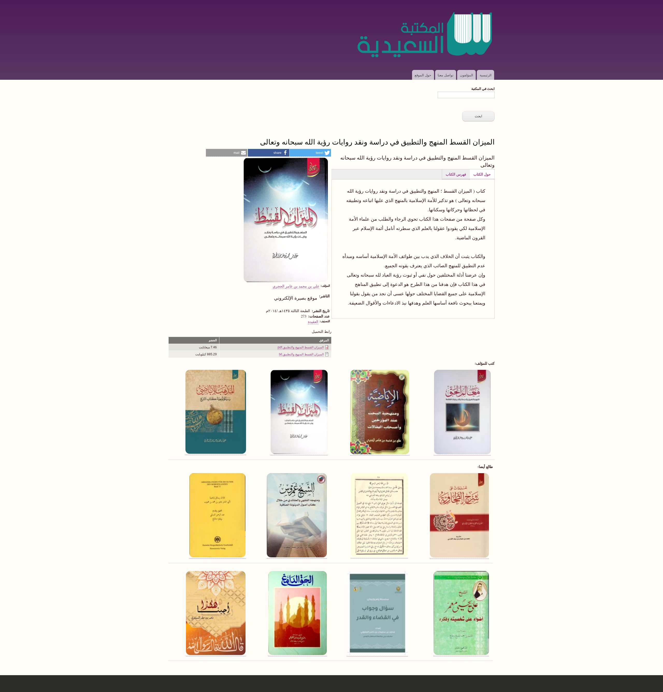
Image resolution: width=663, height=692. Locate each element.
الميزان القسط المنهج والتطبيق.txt (301, 354)
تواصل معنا (445, 75)
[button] (310, 153)
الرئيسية (486, 75)
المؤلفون (466, 75)
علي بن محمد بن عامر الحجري (296, 286)
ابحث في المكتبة (483, 88)
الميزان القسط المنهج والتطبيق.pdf (301, 347)
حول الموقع (423, 75)
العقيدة (313, 321)
